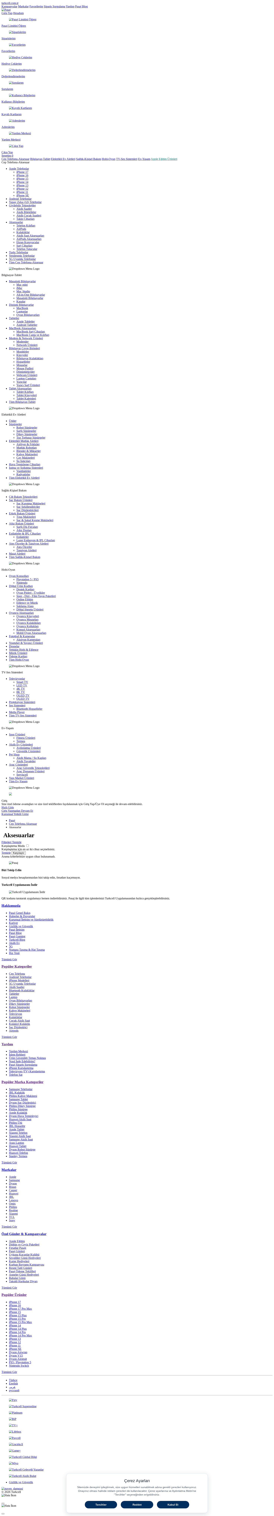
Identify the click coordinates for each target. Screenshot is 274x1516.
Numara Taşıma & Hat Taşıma (27, 949)
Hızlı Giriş (7, 807)
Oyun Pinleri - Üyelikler (30, 592)
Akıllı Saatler (24, 208)
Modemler (22, 341)
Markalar (23, 6)
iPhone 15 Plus (18, 1315)
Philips (13, 1207)
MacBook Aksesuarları (22, 328)
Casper (13, 1190)
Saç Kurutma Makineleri (30, 503)
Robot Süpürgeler (26, 427)
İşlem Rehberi (17, 1054)
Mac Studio (23, 291)
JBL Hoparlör (17, 1126)
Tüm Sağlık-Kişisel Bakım (24, 557)
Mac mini (22, 284)
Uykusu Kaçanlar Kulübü (24, 1254)
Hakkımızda (11, 906)
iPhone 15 (22, 178)
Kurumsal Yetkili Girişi (15, 814)
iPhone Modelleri (19, 980)
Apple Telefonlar (19, 168)
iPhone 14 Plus (18, 1328)
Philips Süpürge (18, 1109)
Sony (12, 1220)
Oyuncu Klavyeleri (27, 616)
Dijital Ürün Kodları (21, 586)
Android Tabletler (26, 324)
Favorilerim (36, 6)
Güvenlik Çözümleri (28, 751)
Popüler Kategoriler (16, 966)
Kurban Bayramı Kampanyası (26, 1264)
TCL (12, 1217)
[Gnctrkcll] (137, 1444)
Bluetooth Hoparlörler (29, 708)
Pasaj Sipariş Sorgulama (23, 1064)
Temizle (6, 852)
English (13, 1383)
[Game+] (137, 1450)
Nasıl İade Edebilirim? (22, 1061)
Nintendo (21, 582)
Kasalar (20, 301)
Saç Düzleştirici (18, 1027)
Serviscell (22, 774)
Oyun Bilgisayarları (28, 314)
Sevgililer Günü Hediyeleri (25, 1257)
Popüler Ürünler (14, 1295)
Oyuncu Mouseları (27, 619)
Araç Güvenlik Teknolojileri (33, 768)
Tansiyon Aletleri (26, 550)
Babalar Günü (17, 1278)
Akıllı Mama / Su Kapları (31, 757)
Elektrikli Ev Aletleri (63, 159)
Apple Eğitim (17, 1241)
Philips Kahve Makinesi (23, 1095)
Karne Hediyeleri (19, 1261)
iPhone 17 (22, 172)
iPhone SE (22, 195)
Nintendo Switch (19, 1365)
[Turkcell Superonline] (137, 1406)
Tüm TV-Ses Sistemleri (23, 715)
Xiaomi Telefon (18, 1132)
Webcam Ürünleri (26, 375)
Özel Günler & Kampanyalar (23, 1234)
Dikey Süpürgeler (26, 434)
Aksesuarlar (16, 222)
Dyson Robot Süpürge (22, 1149)
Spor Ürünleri (17, 734)
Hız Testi (14, 953)
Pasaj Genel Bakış (19, 912)
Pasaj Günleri (17, 1251)
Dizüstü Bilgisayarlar (21, 304)
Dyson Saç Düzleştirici (22, 1102)
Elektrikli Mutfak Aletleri (23, 441)
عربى (12, 1387)
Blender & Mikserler (28, 451)
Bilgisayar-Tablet (40, 159)
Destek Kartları (25, 589)
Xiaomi (13, 1213)
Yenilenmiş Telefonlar (22, 255)
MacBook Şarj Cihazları (30, 331)
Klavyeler (22, 355)
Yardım (70, 6)
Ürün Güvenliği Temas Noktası (27, 1058)
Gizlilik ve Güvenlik (21, 926)
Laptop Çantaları (26, 378)
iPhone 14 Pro (17, 1332)
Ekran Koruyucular (27, 242)
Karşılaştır (18, 853)
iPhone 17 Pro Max (20, 1308)
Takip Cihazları (25, 218)
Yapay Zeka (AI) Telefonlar (25, 202)
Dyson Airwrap (18, 1352)
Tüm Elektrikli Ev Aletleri (24, 477)
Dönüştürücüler (25, 371)
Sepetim (7, 155)
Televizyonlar (17, 678)
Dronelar (14, 646)
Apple (12, 1176)
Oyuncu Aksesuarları (21, 612)
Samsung (14, 1180)
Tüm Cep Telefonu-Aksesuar (26, 262)
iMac (19, 288)
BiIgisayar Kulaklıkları (29, 358)
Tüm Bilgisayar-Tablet (22, 401)
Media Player (17, 712)
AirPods (21, 228)
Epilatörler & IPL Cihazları (25, 533)
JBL (11, 1196)
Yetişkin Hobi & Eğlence (23, 649)
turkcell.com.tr (9, 3)
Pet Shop (14, 754)
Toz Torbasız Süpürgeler (30, 437)
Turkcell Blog (17, 939)
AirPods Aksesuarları (28, 239)
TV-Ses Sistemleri (126, 159)
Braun (12, 1186)
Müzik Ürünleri (18, 653)
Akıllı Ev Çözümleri (21, 744)
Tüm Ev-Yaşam (18, 781)
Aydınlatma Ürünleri (28, 747)
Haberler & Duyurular (22, 916)
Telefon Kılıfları (25, 225)
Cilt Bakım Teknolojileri (23, 496)
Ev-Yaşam (144, 159)
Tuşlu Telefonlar (18, 252)
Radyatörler (23, 474)
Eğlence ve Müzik (27, 602)
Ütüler (12, 420)
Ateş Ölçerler (24, 547)
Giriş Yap (6, 13)
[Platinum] (137, 1412)
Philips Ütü (15, 1122)
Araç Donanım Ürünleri (30, 771)
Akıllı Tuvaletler (26, 761)
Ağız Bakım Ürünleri (21, 523)
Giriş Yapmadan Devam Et (17, 810)
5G (11, 946)
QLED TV (22, 698)
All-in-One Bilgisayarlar (30, 294)
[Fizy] (137, 1400)
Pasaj (12, 820)
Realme (13, 1210)
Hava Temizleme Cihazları (24, 464)
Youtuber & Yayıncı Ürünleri (26, 643)
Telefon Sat (15, 1074)
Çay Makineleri (25, 457)
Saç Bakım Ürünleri (20, 500)
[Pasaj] (6, 9)
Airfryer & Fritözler (28, 444)
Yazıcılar (21, 381)
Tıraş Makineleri (26, 516)
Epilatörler (22, 537)
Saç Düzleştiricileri (27, 510)
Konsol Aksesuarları (28, 629)
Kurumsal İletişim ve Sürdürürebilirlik (31, 919)
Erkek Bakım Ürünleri (22, 513)
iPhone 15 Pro (17, 1318)
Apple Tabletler (25, 321)
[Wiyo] (137, 1463)
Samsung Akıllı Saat (21, 1139)
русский (14, 1390)
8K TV (20, 692)
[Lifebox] (137, 1431)
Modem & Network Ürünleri (26, 338)
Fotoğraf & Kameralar (22, 636)
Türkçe (13, 1380)
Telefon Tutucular (26, 249)
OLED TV (22, 695)
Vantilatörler (23, 471)
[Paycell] (137, 1438)
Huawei (13, 1193)
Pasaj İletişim (16, 929)
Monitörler (22, 351)
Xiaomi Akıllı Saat (20, 1136)
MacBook (22, 308)
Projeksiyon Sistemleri (22, 702)
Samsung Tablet (18, 1099)
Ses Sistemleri (17, 705)
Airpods (13, 1030)
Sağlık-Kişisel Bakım (88, 159)
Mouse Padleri (24, 368)
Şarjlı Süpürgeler (26, 430)
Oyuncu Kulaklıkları (28, 622)
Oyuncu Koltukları (27, 626)
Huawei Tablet (17, 1146)
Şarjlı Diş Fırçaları (27, 526)
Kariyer (13, 922)
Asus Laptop (16, 1142)
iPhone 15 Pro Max (20, 1322)
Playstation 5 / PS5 (27, 579)
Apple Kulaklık (18, 1112)
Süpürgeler (15, 424)
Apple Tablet (16, 1129)
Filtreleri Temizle (11, 842)
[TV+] (137, 1425)
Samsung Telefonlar (20, 1089)
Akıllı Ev (14, 943)
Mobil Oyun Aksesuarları (31, 632)
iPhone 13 (22, 185)
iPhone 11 (22, 192)
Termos (20, 741)
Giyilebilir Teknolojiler (22, 205)
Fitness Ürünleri (25, 737)
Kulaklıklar (23, 232)
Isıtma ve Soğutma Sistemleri (26, 467)
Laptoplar (22, 311)
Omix (12, 1203)
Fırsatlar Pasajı (17, 1247)
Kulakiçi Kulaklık (19, 1023)
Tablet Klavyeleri (26, 395)
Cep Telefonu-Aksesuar (15, 159)
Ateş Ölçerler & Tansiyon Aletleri (28, 543)
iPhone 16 (22, 175)
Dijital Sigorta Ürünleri (29, 609)
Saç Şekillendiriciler (28, 506)
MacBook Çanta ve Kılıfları (32, 334)
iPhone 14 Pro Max (20, 1335)
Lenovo (13, 1200)
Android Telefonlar (20, 198)
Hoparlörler (23, 361)
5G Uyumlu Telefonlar (22, 259)
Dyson (13, 1183)
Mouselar (21, 365)
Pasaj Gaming (17, 936)
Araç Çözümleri (18, 764)
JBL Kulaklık (17, 1092)
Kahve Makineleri (27, 454)
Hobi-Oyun (108, 159)
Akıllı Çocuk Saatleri (28, 215)
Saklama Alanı (25, 606)
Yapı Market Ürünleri (21, 778)
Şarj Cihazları (24, 245)
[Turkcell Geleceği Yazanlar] (137, 1469)
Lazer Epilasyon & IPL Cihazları (35, 540)
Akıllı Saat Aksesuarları (30, 235)
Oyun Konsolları (19, 576)
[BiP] (137, 1419)
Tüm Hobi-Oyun (19, 659)
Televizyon (15, 1013)
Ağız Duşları (24, 530)
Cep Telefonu (17, 973)
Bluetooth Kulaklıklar (21, 990)
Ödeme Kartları (18, 656)
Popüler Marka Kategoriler (22, 1082)
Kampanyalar (9, 6)
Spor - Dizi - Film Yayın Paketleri (36, 596)
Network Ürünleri (26, 345)
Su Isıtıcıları (23, 461)
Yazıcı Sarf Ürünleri (28, 385)
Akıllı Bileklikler (26, 212)
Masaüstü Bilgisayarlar (22, 281)
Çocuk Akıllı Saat (19, 1020)
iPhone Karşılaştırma (21, 1068)
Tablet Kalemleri (26, 398)
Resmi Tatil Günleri (20, 1268)
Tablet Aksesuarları (20, 388)
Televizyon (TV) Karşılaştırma (27, 1071)
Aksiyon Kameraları (28, 639)
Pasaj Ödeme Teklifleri (22, 1271)
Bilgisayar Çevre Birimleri (24, 348)
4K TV (20, 688)
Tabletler (14, 318)
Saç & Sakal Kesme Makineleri (34, 520)
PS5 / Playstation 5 (20, 1362)
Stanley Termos (18, 1156)
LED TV (21, 685)
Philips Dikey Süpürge (22, 1106)
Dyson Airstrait (18, 1358)
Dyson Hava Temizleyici (23, 1116)
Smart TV (22, 682)
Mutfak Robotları (26, 447)
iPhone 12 (22, 188)
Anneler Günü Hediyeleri (24, 1274)
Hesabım (18, 13)
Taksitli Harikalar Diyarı (23, 1281)
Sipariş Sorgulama (54, 6)
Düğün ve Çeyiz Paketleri (24, 1244)
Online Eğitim (24, 599)
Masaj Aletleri (17, 553)
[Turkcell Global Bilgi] (137, 1457)
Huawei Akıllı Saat (20, 1119)
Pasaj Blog (81, 6)
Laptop (13, 997)
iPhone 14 (22, 182)
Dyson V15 (16, 1355)
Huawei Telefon (18, 1152)
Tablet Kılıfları (25, 391)
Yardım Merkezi (18, 1051)
